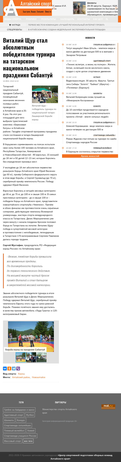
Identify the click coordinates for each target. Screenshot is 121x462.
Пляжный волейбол (14, 430)
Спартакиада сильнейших (17, 425)
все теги (28, 441)
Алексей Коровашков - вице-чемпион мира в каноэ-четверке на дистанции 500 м (89, 128)
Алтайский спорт (35, 3)
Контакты (83, 19)
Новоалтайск (38, 377)
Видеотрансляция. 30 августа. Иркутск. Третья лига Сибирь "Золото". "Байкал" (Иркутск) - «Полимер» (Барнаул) (90, 84)
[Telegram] (14, 368)
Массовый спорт (12, 441)
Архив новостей (90, 156)
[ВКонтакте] (5, 368)
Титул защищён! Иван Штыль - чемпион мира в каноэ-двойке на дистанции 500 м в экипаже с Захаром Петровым (90, 51)
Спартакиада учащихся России (20, 436)
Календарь (67, 19)
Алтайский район (21, 377)
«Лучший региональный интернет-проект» (66, 25)
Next (116, 7)
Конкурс (21, 420)
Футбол (30, 415)
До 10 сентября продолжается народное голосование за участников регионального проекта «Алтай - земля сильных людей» (88, 113)
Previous (53, 7)
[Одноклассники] (9, 368)
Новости (90, 38)
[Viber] (18, 368)
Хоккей (30, 430)
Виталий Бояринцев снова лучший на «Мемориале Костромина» (85, 99)
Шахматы (9, 420)
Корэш (21, 373)
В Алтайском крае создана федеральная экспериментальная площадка (66, 30)
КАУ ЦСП (98, 19)
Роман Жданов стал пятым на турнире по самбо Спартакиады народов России (91, 141)
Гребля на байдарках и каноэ (19, 409)
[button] (55, 324)
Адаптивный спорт (13, 415)
